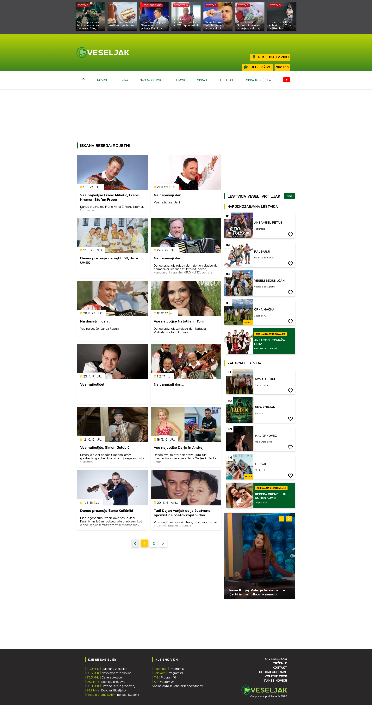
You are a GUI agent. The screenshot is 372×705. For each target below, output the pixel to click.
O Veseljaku (276, 659)
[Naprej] (163, 543)
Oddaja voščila (258, 80)
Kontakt (280, 667)
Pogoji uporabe (273, 672)
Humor (180, 80)
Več (289, 196)
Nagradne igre (151, 80)
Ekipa (124, 80)
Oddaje (202, 80)
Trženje (280, 663)
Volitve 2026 (276, 676)
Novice (102, 80)
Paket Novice (275, 680)
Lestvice (227, 80)
